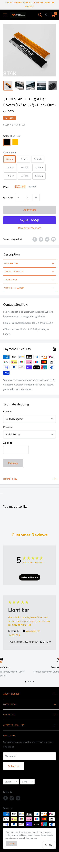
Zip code (7, 442)
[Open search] (40, 15)
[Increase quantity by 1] (35, 197)
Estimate (13, 463)
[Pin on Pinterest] (41, 239)
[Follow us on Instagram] (12, 798)
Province (7, 427)
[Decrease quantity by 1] (18, 197)
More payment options (29, 227)
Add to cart (29, 209)
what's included (29, 287)
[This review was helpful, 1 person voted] (41, 642)
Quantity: (8, 197)
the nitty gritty (29, 271)
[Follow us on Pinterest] (18, 798)
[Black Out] (7, 142)
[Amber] (15, 142)
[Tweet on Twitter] (47, 239)
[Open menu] (5, 15)
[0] (53, 15)
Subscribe (13, 766)
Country (7, 411)
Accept (11, 843)
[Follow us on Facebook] (5, 798)
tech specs (29, 279)
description (29, 263)
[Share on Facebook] (34, 239)
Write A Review (29, 577)
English (8, 781)
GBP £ (24, 781)
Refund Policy (10, 478)
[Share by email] (53, 239)
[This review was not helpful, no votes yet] (47, 642)
